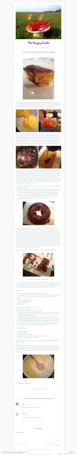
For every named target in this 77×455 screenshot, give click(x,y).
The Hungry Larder (39, 42)
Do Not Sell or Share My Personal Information (42, 449)
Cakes (35, 389)
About (33, 47)
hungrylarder (43, 54)
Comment (57, 440)
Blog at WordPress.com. (31, 449)
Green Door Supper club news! (22, 444)
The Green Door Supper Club (44, 47)
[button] (27, 120)
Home (29, 47)
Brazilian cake (40, 389)
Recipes (37, 47)
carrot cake (44, 389)
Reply (22, 410)
